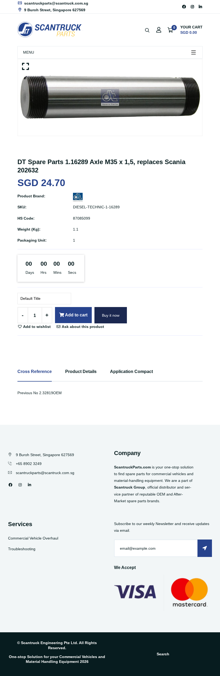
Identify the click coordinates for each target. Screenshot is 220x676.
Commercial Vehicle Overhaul (33, 538)
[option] (110, 97)
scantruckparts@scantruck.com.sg (55, 3)
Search (163, 654)
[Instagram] (192, 7)
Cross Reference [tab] (34, 371)
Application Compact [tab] (131, 371)
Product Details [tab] (81, 371)
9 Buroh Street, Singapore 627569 (54, 10)
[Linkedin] (200, 7)
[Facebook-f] (184, 7)
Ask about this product (82, 326)
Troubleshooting (21, 549)
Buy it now (110, 315)
